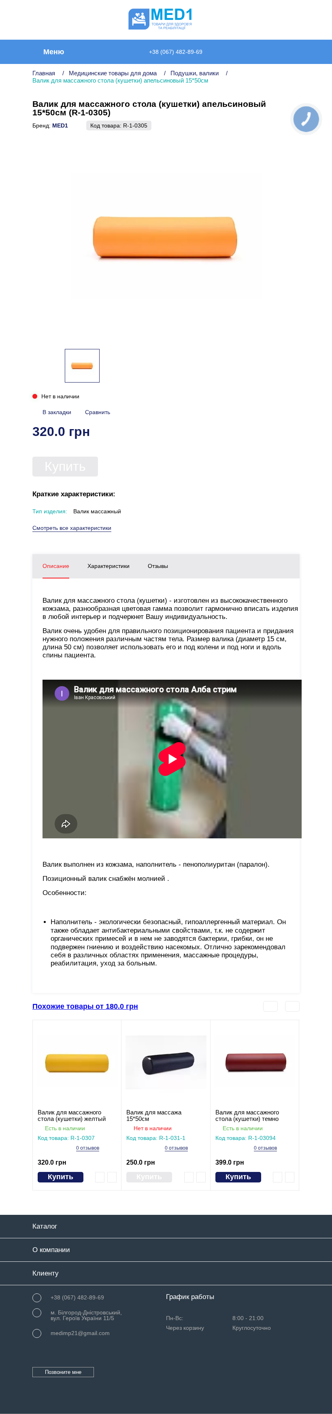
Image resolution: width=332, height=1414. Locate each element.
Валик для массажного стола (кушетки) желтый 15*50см (72, 1115)
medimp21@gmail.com (80, 1333)
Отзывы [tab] (158, 566)
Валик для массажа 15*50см (153, 1115)
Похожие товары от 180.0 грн (85, 1006)
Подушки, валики (194, 73)
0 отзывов (87, 1148)
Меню (53, 52)
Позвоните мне (63, 1372)
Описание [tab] (56, 566)
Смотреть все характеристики (71, 528)
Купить (65, 466)
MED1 (60, 125)
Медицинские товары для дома (113, 73)
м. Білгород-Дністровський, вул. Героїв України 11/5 (86, 1315)
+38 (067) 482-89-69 (175, 52)
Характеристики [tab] (108, 566)
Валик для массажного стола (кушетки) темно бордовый (247, 1115)
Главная (43, 73)
